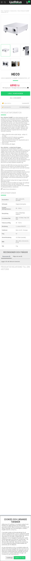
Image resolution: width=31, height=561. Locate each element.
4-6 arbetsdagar (24, 107)
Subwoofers (13, 11)
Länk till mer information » (9, 189)
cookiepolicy (13, 529)
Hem (2, 11)
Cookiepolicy (5, 554)
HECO (15, 74)
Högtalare (6, 11)
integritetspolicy (25, 548)
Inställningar (10, 557)
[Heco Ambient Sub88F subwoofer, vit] (15, 43)
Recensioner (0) (6, 256)
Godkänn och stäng (19, 557)
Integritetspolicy (15, 554)
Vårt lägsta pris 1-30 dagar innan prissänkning (14, 87)
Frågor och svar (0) (17, 256)
